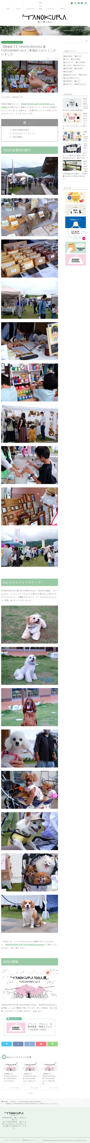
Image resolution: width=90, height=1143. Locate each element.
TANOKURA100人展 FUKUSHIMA (12, 42)
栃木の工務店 (68, 56)
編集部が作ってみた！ (71, 75)
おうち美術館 (76, 59)
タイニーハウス (69, 62)
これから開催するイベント (72, 78)
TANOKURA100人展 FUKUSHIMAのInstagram (24, 945)
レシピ (78, 81)
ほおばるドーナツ (79, 65)
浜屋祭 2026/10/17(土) (85, 136)
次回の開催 (17, 137)
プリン (67, 59)
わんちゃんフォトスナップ (23, 133)
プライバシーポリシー (12, 1140)
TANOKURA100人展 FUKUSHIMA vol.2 (37, 104)
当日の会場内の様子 (20, 130)
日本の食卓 (79, 68)
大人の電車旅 (80, 62)
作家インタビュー (81, 84)
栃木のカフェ (68, 84)
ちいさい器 (68, 65)
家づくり (78, 56)
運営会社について (28, 1140)
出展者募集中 (68, 81)
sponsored (84, 75)
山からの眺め (68, 71)
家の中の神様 (68, 68)
